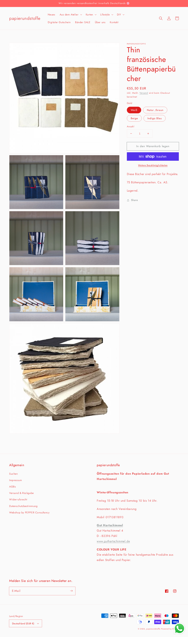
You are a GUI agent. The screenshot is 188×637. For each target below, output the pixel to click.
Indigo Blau (154, 118)
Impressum (15, 480)
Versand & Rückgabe (21, 493)
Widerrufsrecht (18, 499)
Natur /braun (155, 110)
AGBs (12, 486)
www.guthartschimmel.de (113, 541)
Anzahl (130, 126)
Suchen (13, 474)
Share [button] (134, 200)
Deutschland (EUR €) (23, 623)
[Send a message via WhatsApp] (179, 628)
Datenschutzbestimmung (23, 506)
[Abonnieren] (71, 591)
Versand (144, 93)
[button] (70, 14)
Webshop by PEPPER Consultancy (29, 512)
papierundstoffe (153, 628)
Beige (134, 118)
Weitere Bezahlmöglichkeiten (153, 165)
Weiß (134, 110)
